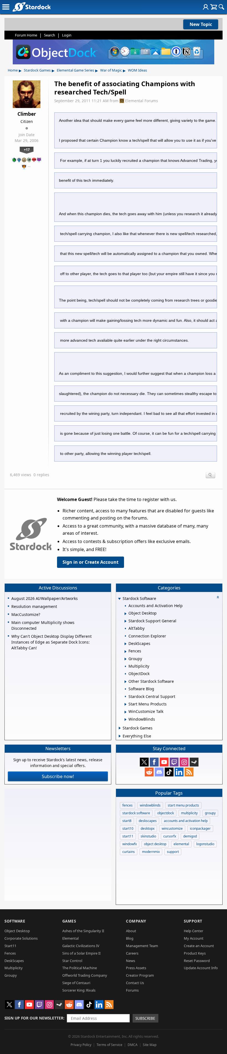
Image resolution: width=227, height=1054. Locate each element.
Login (66, 35)
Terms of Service (109, 1044)
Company (136, 921)
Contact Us (135, 982)
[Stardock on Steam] (194, 762)
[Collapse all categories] (218, 597)
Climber (26, 113)
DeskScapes (14, 960)
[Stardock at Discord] (159, 772)
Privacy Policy (81, 1044)
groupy (210, 813)
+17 (27, 149)
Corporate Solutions (21, 938)
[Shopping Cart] (213, 7)
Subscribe (145, 1018)
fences (127, 805)
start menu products (183, 805)
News (130, 960)
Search (49, 35)
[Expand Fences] (126, 651)
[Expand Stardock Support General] (126, 621)
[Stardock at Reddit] (149, 772)
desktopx (147, 828)
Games (69, 921)
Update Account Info (201, 967)
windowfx (129, 844)
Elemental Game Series (75, 70)
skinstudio (148, 836)
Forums (132, 990)
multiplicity (189, 813)
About (131, 930)
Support (193, 921)
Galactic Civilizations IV (80, 945)
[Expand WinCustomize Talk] (126, 712)
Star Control (72, 960)
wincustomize (172, 828)
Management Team (142, 945)
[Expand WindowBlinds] (126, 719)
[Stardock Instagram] (184, 762)
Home (13, 70)
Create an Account (199, 945)
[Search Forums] (221, 7)
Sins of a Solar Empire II (81, 953)
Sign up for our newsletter (33, 1018)
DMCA (133, 1044)
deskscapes (148, 820)
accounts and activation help (186, 820)
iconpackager (200, 828)
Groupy (10, 975)
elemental (181, 844)
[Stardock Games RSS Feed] (189, 772)
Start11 (10, 945)
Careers (132, 953)
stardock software (136, 813)
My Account (193, 938)
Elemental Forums (141, 100)
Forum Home (26, 35)
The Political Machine (79, 967)
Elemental (70, 938)
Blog (129, 938)
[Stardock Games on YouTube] (164, 762)
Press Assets (136, 967)
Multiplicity (13, 967)
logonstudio (205, 844)
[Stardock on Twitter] (144, 762)
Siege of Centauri (76, 982)
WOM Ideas (137, 70)
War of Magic (111, 70)
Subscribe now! (58, 776)
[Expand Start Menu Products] (126, 704)
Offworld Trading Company (84, 975)
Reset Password (197, 960)
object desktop (155, 844)
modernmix (151, 851)
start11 (127, 836)
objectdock (165, 813)
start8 (126, 820)
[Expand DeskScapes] (126, 643)
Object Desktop (17, 930)
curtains (128, 851)
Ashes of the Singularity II (83, 930)
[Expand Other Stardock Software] (126, 681)
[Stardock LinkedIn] (179, 772)
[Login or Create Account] (205, 7)
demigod (190, 836)
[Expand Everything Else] (120, 736)
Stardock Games (37, 70)
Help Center (193, 930)
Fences (10, 953)
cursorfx (169, 836)
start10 (127, 828)
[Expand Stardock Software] (119, 599)
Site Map (149, 1044)
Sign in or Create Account (90, 562)
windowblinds (150, 805)
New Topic (201, 24)
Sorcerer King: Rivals (79, 990)
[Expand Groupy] (126, 659)
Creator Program (140, 975)
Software (14, 921)
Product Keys (195, 953)
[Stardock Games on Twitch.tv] (174, 762)
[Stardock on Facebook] (154, 762)
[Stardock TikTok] (169, 772)
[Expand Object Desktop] (126, 613)
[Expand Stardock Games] (120, 728)
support (173, 851)
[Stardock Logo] (31, 7)
